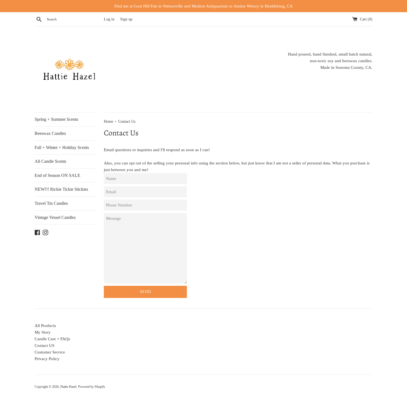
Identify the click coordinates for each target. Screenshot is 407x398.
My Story (43, 332)
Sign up (126, 19)
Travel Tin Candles (51, 203)
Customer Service (50, 352)
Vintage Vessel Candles (55, 217)
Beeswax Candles (50, 133)
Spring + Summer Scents (56, 119)
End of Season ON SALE (57, 175)
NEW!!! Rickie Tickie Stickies (61, 189)
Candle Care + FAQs (52, 339)
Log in (109, 19)
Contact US (44, 345)
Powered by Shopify (91, 387)
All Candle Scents (50, 161)
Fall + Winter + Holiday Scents (62, 147)
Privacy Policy (47, 359)
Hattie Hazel (68, 387)
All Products (45, 325)
